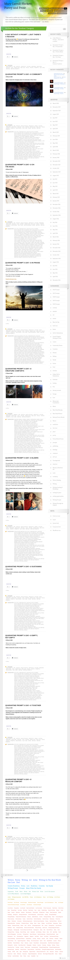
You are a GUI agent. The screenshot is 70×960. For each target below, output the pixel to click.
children (9, 925)
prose (35, 910)
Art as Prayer (17, 133)
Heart (39, 139)
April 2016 (55, 233)
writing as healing (47, 916)
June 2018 (55, 139)
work (29, 128)
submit (22, 925)
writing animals (18, 451)
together (26, 153)
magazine (31, 936)
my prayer (25, 351)
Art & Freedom (20, 131)
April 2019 (55, 128)
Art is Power (40, 133)
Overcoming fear (20, 936)
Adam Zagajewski (18, 336)
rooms (24, 693)
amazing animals (18, 419)
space (22, 863)
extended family (18, 538)
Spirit (28, 932)
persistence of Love (25, 442)
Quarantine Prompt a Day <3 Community (23, 74)
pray (34, 355)
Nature (27, 127)
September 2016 (57, 215)
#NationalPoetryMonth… (59, 82)
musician (16, 245)
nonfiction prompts (19, 148)
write (27, 154)
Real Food (40, 953)
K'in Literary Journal (35, 940)
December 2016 (56, 204)
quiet (34, 691)
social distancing (25, 768)
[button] (11, 391)
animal (24, 419)
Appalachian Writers (19, 531)
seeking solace (37, 445)
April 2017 (55, 190)
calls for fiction (45, 918)
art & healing (27, 131)
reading (53, 945)
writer (30, 154)
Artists (18, 66)
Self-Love (40, 152)
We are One (17, 154)
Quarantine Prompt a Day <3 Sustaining (23, 566)
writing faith (25, 951)
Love (12, 67)
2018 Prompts (56, 297)
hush (25, 680)
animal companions (31, 419)
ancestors (39, 945)
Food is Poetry (38, 949)
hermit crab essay (19, 140)
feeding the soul (25, 609)
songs (41, 251)
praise (19, 355)
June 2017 (55, 182)
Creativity (23, 66)
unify (15, 769)
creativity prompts (19, 138)
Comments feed (56, 527)
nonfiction (17, 67)
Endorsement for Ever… (58, 73)
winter (25, 956)
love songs (33, 144)
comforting (30, 426)
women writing (38, 927)
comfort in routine (31, 845)
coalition (28, 747)
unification (35, 153)
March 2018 (56, 150)
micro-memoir (24, 147)
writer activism (37, 154)
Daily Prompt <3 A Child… (59, 88)
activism (55, 308)
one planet (40, 148)
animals (16, 414)
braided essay (25, 135)
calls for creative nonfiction (39, 921)
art (15, 131)
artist (39, 134)
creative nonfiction (19, 137)
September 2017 (57, 172)
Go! (64, 29)
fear (15, 936)
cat (23, 425)
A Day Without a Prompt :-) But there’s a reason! (58, 39)
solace (36, 446)
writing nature (26, 934)
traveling (17, 947)
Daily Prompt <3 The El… (59, 93)
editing (31, 923)
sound (24, 694)
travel (59, 932)
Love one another (18, 144)
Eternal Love (10, 953)
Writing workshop (11, 916)
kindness (34, 945)
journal (40, 140)
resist (35, 923)
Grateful (32, 343)
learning (34, 938)
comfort (24, 426)
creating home (33, 232)
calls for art (44, 927)
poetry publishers (16, 942)
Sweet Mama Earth (19, 153)
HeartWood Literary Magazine (53, 942)
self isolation (25, 862)
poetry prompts (28, 151)
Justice (28, 956)
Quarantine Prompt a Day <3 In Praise (22, 263)
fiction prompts (18, 139)
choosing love (18, 426)
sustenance (28, 624)
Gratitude (39, 66)
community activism (19, 136)
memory (38, 938)
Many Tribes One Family (20, 146)
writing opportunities (58, 496)
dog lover (29, 429)
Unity (39, 153)
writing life (27, 157)
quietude (16, 693)
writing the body (19, 927)
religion (35, 152)
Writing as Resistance (23, 914)
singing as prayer (32, 251)
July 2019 (55, 118)
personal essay (18, 150)
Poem (24, 150)
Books (20, 135)
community (41, 135)
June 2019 (55, 121)
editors (9, 921)
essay (29, 138)
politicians (19, 953)
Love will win (17, 145)
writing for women (25, 923)
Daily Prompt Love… (58, 77)
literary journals (57, 390)
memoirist (32, 146)
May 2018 (55, 143)
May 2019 (55, 125)
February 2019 (56, 136)
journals (55, 940)
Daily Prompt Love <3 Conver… (60, 77)
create (28, 232)
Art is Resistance (26, 134)
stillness (35, 694)
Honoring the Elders (29, 541)
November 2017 (56, 164)
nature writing (23, 932)
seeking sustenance (38, 622)
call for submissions (32, 914)
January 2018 (56, 157)
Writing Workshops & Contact (57, 8)
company (35, 426)
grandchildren (37, 539)
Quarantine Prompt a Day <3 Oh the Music (58, 51)
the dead (9, 956)
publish (59, 912)
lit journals (19, 921)
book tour (55, 325)
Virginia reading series (32, 953)
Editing (54, 356)
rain (48, 951)
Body (17, 951)
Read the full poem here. (11, 279)
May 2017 (55, 186)
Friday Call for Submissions (56, 375)
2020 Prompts (9, 66)
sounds (28, 694)
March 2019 (56, 132)
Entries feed (56, 523)
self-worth (30, 623)
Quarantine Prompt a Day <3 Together (23, 705)
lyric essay (32, 145)
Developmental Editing (44, 8)
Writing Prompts (52, 13)
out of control (28, 858)
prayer (38, 355)
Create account (56, 516)
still (31, 694)
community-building (29, 136)
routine (36, 861)
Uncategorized (27, 225)
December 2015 (56, 247)
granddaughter (18, 540)
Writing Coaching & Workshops (58, 488)
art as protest (25, 133)
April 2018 (55, 146)
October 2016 (56, 211)
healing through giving (43, 947)
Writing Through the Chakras (58, 504)
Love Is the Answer (29, 142)
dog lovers (35, 429)
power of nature (50, 929)
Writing (8, 68)
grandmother (26, 540)
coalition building (35, 747)
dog (26, 429)
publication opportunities (27, 921)
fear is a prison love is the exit (26, 929)
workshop (55, 476)
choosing (17, 932)
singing (25, 251)
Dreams (55, 352)
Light (21, 951)
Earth (26, 138)
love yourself (25, 145)
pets (21, 443)
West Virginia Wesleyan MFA (48, 953)
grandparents (33, 540)
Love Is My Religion (19, 142)
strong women (28, 938)
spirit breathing (58, 949)
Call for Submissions (58, 333)
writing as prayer (29, 362)
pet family (16, 443)
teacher (60, 953)
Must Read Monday (58, 410)
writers (16, 155)
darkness (61, 951)
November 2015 (56, 251)
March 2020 (56, 103)
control (38, 845)
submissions (55, 923)
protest (41, 936)
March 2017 (56, 193)
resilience (17, 949)
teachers (56, 951)
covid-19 (16, 846)
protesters (56, 938)
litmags (54, 394)
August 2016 (56, 219)
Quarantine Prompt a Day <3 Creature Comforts (58, 62)
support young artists (21, 940)
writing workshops (52, 914)
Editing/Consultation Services (60, 10)
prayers (42, 355)
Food (40, 330)
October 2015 (56, 255)
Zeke (38, 452)
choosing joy (10, 929)
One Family (29, 148)
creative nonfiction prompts (32, 137)
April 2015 (55, 276)
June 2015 (55, 269)
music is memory (30, 244)
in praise (34, 345)
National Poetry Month (58, 417)
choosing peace (51, 925)
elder (31, 537)
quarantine (36, 765)
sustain (23, 624)
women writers (36, 555)
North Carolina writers (20, 550)
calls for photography (12, 934)
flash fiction (26, 139)
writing (42, 156)
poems (27, 150)
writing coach (42, 912)
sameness (40, 861)
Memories (52, 951)
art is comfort (33, 421)
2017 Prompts (56, 293)
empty (31, 678)
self (20, 250)
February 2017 (56, 197)
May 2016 (55, 229)
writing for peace (57, 492)
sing (22, 251)
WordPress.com (57, 530)
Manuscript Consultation (56, 402)
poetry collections (31, 949)
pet (40, 442)
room (20, 693)
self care (42, 67)
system (26, 863)
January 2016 (56, 244)
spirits (41, 940)
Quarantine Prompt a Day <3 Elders (21, 458)
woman (59, 940)
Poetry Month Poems (58, 439)
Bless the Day (24, 125)
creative (16, 233)
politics (61, 938)
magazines (26, 936)
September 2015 (57, 258)
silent (15, 694)
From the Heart (34, 139)
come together (18, 749)
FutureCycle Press (11, 947)
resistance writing (15, 925)
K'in (54, 387)
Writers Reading (57, 480)
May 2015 (55, 273)
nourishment (22, 618)
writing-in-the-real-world (20, 159)
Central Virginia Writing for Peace (57, 337)
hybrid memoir (27, 140)
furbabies (24, 431)
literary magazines (59, 916)
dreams (46, 921)
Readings (55, 449)
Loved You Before (16, 956)
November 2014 (56, 280)
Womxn (57, 945)
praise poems (24, 355)
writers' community (28, 156)
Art (14, 66)
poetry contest (27, 947)
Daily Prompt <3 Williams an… (60, 84)
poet (30, 150)
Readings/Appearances (61, 13)
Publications (50, 10)
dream (39, 923)
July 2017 (55, 179)
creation (40, 232)
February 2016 (56, 240)
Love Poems (27, 144)
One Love (22, 67)
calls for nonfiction (37, 918)
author (39, 910)
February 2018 (56, 154)
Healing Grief (10, 945)
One (26, 148)
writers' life (37, 156)
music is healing (21, 244)
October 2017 (56, 168)
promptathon (17, 152)
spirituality (33, 932)
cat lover (26, 425)
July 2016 (55, 222)
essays (33, 138)
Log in (54, 519)
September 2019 (57, 110)
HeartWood (10, 942)
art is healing (33, 133)
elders (35, 537)
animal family (40, 419)
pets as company (26, 443)
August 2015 (56, 262)
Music (30, 147)
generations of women (20, 938)
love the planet (40, 144)
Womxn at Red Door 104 (58, 468)
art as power (34, 131)
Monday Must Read (11, 923)
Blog (65, 8)
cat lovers (32, 425)
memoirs (38, 146)
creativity (16, 234)
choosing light (16, 929)
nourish (16, 618)
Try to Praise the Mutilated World (33, 357)
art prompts (34, 134)
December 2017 (56, 161)
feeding (19, 609)
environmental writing (54, 936)
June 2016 (55, 226)
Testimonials (43, 10)
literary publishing (11, 938)
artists (16, 135)
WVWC (13, 951)
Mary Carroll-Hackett (30, 908)
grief (25, 925)
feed (15, 609)
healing (8, 67)
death (15, 953)
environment (10, 936)
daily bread (33, 608)
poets (34, 151)
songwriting (17, 252)
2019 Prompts (56, 300)
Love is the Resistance (20, 143)
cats (36, 425)
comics (54, 342)
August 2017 (56, 175)
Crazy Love (41, 426)
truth (30, 153)
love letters (40, 143)
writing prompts (34, 157)
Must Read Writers (57, 413)
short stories (35, 250)
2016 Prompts (56, 289)
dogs (40, 429)
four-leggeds (17, 431)
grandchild (30, 539)
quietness (38, 691)
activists (22, 947)
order (21, 858)
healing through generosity (54, 947)
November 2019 (56, 107)
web (21, 154)
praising (31, 355)
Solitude (20, 694)
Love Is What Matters (31, 143)
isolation (16, 851)
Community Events (57, 345)
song (38, 251)
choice (56, 953)
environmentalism (43, 942)
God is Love (17, 236)
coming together (34, 135)
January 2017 (56, 201)
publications (52, 918)
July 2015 (55, 265)
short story (17, 251)
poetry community (19, 151)
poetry (31, 67)
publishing (55, 446)
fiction (28, 66)
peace (27, 67)
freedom (33, 66)
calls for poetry (29, 918)
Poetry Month (36, 942)
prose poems (29, 152)
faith (47, 938)
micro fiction (17, 147)
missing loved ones (33, 439)
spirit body (55, 932)
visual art (55, 464)
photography (29, 945)
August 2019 (56, 114)
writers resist (36, 155)
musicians (21, 245)
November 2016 (56, 208)
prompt (38, 151)
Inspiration (34, 140)
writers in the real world (25, 155)
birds (21, 956)
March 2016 (56, 237)
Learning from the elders (26, 542)
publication (14, 921)
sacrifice (40, 554)
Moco (40, 439)
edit (42, 925)
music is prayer (39, 244)
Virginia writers (32, 951)
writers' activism (18, 156)
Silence (42, 693)
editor (55, 929)
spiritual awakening (41, 934)
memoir (28, 146)
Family (36, 125)
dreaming (44, 945)
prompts (36, 67)
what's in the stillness (26, 695)
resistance (18, 128)
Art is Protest (18, 134)
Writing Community (19, 157)
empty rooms (37, 678)
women (44, 932)
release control (24, 861)
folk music (32, 235)
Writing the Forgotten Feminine (48, 949)
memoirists (22, 243)
